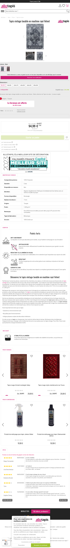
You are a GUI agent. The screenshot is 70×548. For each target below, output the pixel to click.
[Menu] (9, 539)
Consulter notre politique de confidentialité (25, 534)
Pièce (13, 17)
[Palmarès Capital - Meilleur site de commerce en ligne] (35, 162)
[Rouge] (8, 69)
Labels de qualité (61, 527)
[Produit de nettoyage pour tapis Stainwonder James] (51, 415)
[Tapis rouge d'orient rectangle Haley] (18, 366)
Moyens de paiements (10, 540)
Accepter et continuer (40, 545)
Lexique (55, 529)
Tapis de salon (20, 17)
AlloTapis (3, 17)
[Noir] (2, 69)
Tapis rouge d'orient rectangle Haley (18, 385)
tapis (28, 292)
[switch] (6, 544)
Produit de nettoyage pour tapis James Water (18, 434)
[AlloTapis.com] (14, 6)
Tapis (9, 17)
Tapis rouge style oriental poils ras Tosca (51, 385)
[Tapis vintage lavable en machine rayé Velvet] (30, 56)
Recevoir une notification (34, 77)
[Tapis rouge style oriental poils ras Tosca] (51, 366)
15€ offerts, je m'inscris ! (40, 511)
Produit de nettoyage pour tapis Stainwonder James (51, 435)
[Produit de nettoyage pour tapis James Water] (18, 415)
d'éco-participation (37, 130)
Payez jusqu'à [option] (35, 1)
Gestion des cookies (58, 538)
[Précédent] (23, 36)
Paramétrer (21, 545)
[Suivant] (46, 36)
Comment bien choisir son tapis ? (58, 540)
